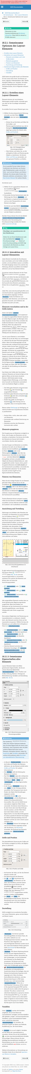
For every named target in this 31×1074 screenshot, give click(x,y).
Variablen (9, 72)
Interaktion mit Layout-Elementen (14, 55)
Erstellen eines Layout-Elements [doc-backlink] (13, 94)
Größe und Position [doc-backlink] (9, 838)
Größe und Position (11, 68)
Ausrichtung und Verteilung (14, 65)
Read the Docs (17, 1071)
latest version (22, 2)
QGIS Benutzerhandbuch (12, 13)
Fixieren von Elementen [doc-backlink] (11, 477)
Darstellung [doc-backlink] (6, 908)
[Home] (2, 13)
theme (21, 1069)
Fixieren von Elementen (13, 63)
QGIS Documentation (16, 7)
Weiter (24, 21)
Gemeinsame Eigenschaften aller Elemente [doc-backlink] (12, 659)
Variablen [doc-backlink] (6, 1007)
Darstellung (9, 70)
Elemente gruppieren (12, 61)
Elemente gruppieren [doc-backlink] (10, 429)
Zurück (6, 21)
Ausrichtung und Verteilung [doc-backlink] (13, 509)
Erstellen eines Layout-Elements (13, 53)
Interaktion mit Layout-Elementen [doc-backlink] (13, 253)
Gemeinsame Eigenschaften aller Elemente (16, 67)
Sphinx (11, 1069)
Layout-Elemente (21, 15)
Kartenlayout (8, 15)
